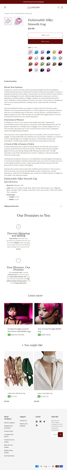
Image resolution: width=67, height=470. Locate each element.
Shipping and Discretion (11, 206)
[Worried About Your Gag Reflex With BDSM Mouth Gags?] (49, 322)
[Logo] (33, 7)
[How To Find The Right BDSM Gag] (19, 320)
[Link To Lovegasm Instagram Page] (37, 421)
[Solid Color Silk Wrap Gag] (18, 370)
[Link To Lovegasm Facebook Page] (40, 421)
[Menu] (5, 7)
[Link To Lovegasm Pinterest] (37, 425)
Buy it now (45, 41)
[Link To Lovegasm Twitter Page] (44, 421)
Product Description (10, 81)
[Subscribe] (60, 434)
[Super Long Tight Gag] (48, 370)
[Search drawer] (58, 7)
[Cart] (62, 7)
